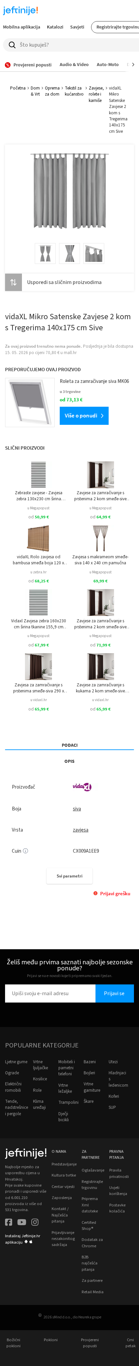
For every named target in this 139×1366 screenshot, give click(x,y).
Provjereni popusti (90, 1343)
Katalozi (55, 27)
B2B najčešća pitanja (90, 1263)
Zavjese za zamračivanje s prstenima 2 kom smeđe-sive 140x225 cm (100, 496)
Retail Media (93, 1292)
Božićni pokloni (13, 1343)
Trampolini (68, 1102)
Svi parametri (69, 876)
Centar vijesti (63, 1187)
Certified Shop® (89, 1225)
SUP (112, 1107)
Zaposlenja (62, 1198)
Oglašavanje (93, 1170)
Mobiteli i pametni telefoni (66, 1068)
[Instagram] (34, 1223)
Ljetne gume (16, 1062)
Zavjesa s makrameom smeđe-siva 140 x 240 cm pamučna (100, 560)
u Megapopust (38, 508)
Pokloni (51, 1340)
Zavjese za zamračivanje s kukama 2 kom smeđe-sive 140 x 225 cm (100, 688)
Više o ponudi (81, 415)
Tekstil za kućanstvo (74, 91)
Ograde (12, 1073)
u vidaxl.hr (38, 699)
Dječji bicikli (63, 1117)
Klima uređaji (39, 1104)
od (38, 517)
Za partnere (92, 1280)
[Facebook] (8, 1223)
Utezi (113, 1062)
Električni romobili (13, 1087)
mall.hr (70, 353)
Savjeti (77, 27)
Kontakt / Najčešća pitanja (60, 1215)
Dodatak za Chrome (92, 1243)
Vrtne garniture (92, 1087)
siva (77, 808)
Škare (88, 1101)
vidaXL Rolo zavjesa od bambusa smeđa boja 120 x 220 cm (38, 560)
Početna (18, 88)
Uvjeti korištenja (118, 1191)
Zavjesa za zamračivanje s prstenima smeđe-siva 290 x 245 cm (38, 688)
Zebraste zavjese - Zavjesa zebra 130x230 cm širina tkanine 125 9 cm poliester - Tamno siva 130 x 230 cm (38, 496)
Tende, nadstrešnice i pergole (16, 1107)
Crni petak (131, 1343)
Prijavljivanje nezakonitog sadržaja (63, 1239)
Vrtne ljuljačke (40, 1065)
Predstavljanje (64, 1164)
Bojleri (89, 1073)
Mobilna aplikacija (21, 27)
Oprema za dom (52, 91)
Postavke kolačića (117, 1208)
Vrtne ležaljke (65, 1088)
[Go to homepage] (20, 10)
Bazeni (90, 1062)
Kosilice (40, 1079)
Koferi (114, 1096)
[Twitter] (21, 1223)
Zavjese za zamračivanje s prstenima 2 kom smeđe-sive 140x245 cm (100, 624)
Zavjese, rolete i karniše (96, 94)
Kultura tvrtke (64, 1175)
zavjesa (80, 830)
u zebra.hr (38, 572)
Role (37, 1090)
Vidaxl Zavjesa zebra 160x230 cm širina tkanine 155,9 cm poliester (38, 624)
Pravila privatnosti (119, 1173)
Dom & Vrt (35, 91)
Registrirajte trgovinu (92, 1185)
